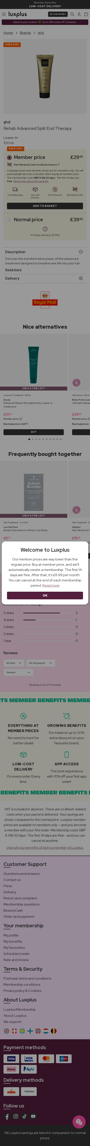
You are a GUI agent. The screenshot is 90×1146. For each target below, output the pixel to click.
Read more (51, 585)
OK (45, 595)
